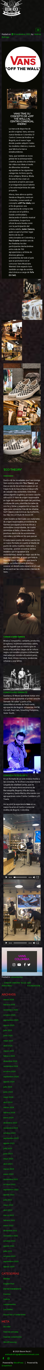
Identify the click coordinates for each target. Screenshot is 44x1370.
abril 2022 (7, 1210)
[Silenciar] (34, 877)
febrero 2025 (9, 1056)
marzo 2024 (8, 1107)
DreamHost (7, 1366)
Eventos (6, 1294)
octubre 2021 (9, 1241)
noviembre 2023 (10, 1128)
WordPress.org (9, 1342)
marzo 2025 (8, 1051)
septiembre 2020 (11, 1261)
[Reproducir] (6, 877)
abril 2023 (7, 1164)
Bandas (6, 1279)
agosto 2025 (8, 1025)
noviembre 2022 (10, 1179)
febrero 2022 (9, 1220)
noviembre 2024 (10, 1066)
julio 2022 (7, 1200)
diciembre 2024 (10, 1061)
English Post (8, 1284)
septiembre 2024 (11, 1077)
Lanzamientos (16, 977)
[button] (22, 846)
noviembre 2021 (10, 1236)
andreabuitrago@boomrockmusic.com (22, 1354)
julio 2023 (7, 1148)
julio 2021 (7, 1251)
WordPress (18, 1363)
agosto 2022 (8, 1195)
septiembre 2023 (11, 1138)
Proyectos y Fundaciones (14, 1315)
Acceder (7, 1327)
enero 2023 (8, 1174)
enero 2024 (8, 1118)
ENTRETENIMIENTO (12, 1289)
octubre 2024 (9, 1071)
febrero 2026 (9, 1005)
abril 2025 (7, 1046)
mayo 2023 (8, 1159)
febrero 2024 (9, 1113)
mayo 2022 (8, 1205)
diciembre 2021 (10, 1231)
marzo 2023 (8, 1169)
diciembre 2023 (10, 1123)
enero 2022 (8, 1225)
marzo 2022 (8, 1215)
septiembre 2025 (11, 1020)
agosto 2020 (8, 1267)
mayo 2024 (8, 1097)
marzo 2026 (8, 1000)
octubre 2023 (9, 1133)
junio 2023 (8, 1154)
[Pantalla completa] (38, 877)
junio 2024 (8, 1092)
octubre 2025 (9, 1015)
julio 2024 (7, 1087)
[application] (22, 847)
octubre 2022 (9, 1184)
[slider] (20, 877)
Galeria (6, 1299)
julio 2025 (7, 1030)
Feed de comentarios (12, 1337)
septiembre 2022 (11, 1190)
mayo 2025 (8, 1041)
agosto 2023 (8, 1143)
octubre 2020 (9, 1256)
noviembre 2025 (10, 1010)
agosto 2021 (8, 1246)
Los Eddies (8, 1309)
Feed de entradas (10, 1332)
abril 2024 (7, 1102)
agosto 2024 (8, 1082)
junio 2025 (8, 1035)
